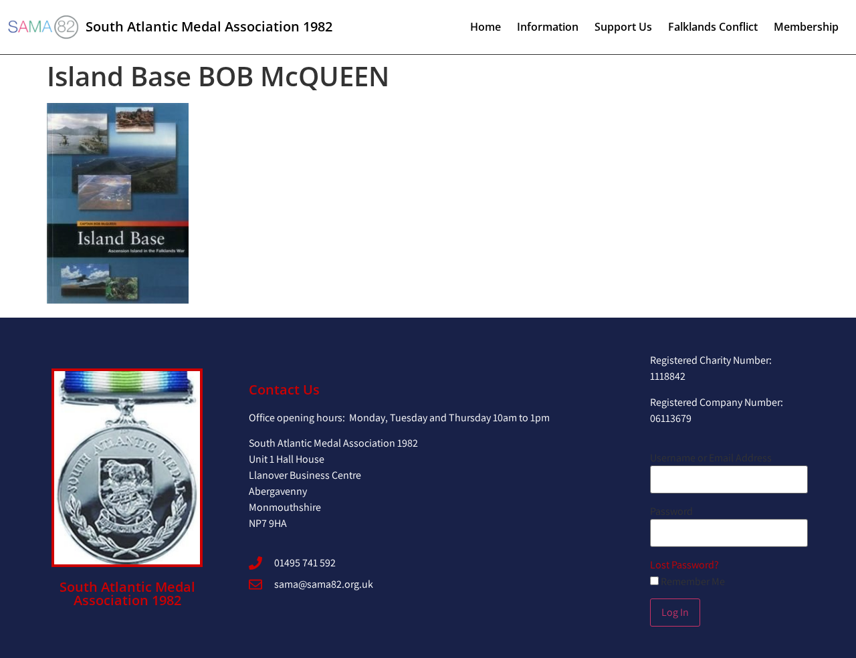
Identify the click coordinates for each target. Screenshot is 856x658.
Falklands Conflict (713, 26)
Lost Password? (684, 565)
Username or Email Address (711, 458)
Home (485, 26)
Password (671, 511)
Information (547, 26)
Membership (806, 26)
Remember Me (692, 581)
